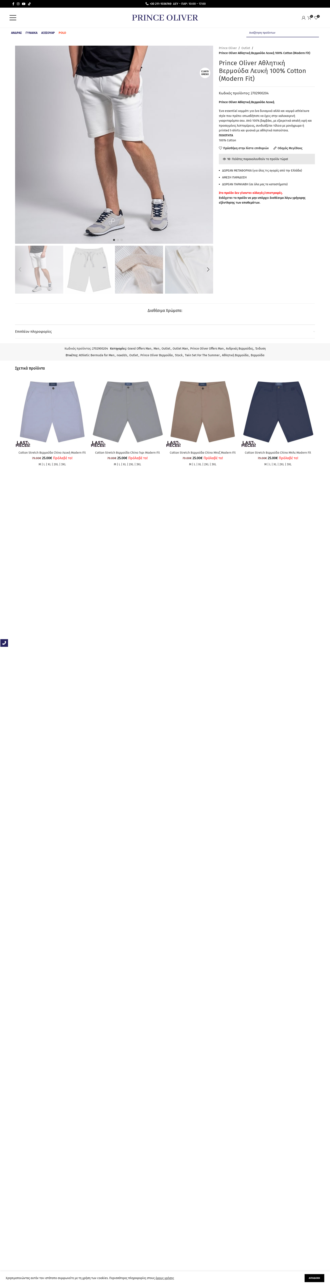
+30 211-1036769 (160, 4)
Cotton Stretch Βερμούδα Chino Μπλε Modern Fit (278, 452)
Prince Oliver (228, 48)
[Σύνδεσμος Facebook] (13, 3)
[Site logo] (165, 17)
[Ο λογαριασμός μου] (304, 18)
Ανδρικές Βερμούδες (239, 348)
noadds (122, 355)
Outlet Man (180, 348)
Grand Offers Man (139, 348)
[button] (20, 269)
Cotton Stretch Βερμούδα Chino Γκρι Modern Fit (127, 452)
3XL (63, 464)
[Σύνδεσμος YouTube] (24, 3)
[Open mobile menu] (14, 18)
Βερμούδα (257, 355)
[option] (114, 240)
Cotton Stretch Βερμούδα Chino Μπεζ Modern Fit (203, 452)
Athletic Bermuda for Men (96, 355)
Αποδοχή (314, 1278)
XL (49, 464)
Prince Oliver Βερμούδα (156, 355)
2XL (56, 464)
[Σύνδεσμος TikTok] (29, 3)
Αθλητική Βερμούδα (235, 355)
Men (156, 348)
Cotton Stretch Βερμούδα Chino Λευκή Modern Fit (52, 452)
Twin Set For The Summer (202, 355)
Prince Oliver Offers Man (207, 348)
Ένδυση (260, 348)
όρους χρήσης (164, 1278)
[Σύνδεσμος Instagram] (18, 3)
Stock (179, 355)
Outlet (245, 48)
